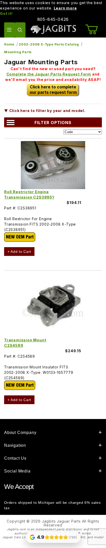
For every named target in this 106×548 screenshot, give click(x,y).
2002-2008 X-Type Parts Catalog (49, 44)
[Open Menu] (9, 30)
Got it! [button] (6, 13)
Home (9, 44)
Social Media (17, 471)
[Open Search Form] (20, 30)
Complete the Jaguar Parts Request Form (48, 74)
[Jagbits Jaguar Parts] (53, 29)
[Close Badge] (79, 532)
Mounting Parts (18, 52)
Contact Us (15, 458)
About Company (20, 432)
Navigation (15, 445)
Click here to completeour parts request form (53, 89)
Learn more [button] (65, 8)
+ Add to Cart (19, 251)
